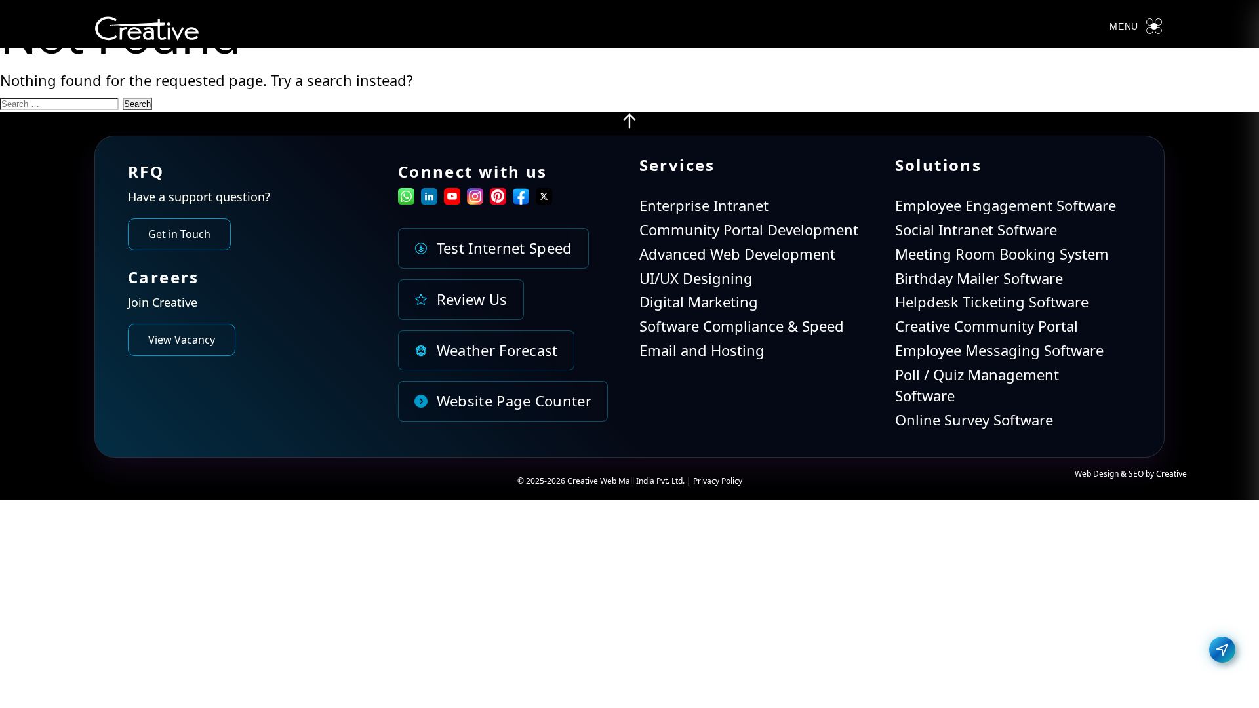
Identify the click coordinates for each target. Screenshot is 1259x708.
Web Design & (1102, 473)
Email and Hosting (702, 350)
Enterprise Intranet (704, 205)
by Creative (1166, 473)
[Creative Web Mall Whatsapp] (406, 198)
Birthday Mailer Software (979, 278)
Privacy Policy (717, 480)
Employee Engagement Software (1005, 205)
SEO (1136, 473)
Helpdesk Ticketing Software (992, 301)
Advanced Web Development (737, 254)
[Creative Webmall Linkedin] (429, 198)
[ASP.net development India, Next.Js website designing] (629, 124)
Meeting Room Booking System (1002, 254)
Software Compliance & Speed (741, 326)
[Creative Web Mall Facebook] (521, 198)
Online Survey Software (974, 419)
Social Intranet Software (976, 229)
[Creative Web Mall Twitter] (544, 198)
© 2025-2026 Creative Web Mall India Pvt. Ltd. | (605, 480)
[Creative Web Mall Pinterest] (498, 196)
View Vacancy (181, 339)
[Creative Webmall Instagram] (475, 198)
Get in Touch (179, 234)
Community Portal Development (748, 229)
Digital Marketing (698, 301)
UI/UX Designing (696, 278)
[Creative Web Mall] (146, 31)
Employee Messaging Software (999, 350)
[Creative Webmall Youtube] (452, 198)
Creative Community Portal (986, 326)
